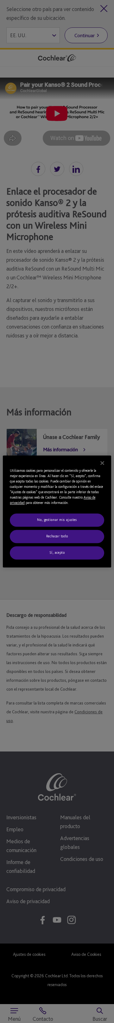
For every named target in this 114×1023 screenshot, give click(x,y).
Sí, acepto (57, 553)
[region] (57, 511)
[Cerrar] (102, 463)
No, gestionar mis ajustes (57, 520)
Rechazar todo (57, 536)
